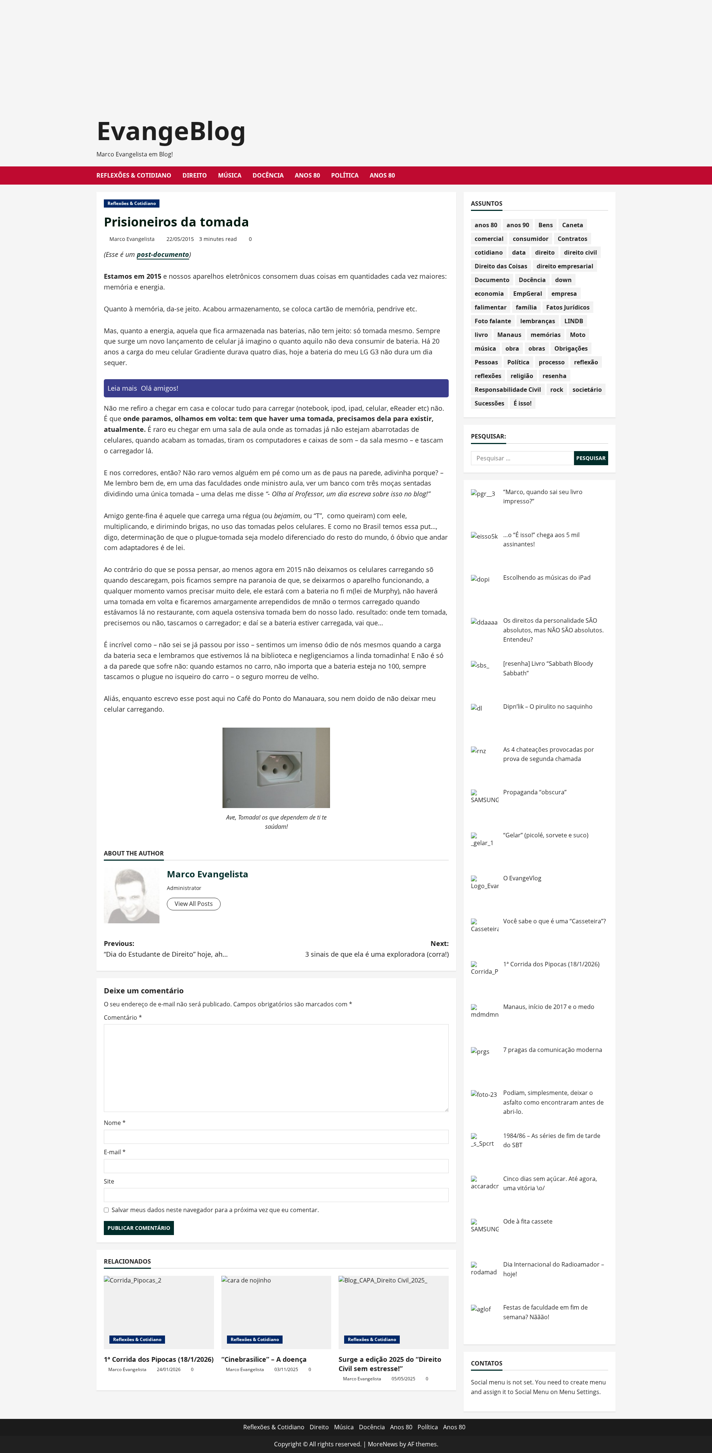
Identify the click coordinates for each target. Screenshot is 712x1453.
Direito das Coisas (501, 266)
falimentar (491, 307)
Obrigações (571, 348)
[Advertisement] (222, 52)
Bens (545, 225)
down (563, 280)
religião (522, 376)
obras (536, 348)
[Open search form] (613, 175)
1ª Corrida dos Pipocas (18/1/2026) (159, 1359)
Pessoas (486, 362)
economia (489, 293)
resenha (555, 376)
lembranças (537, 321)
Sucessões (489, 403)
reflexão (586, 362)
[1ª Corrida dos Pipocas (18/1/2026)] (159, 1312)
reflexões (488, 376)
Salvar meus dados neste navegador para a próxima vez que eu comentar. (215, 1210)
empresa (564, 293)
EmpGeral (527, 293)
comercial (489, 239)
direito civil (580, 252)
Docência (268, 175)
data (519, 252)
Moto (578, 335)
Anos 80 (307, 175)
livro (481, 335)
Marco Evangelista (132, 238)
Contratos (572, 239)
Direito (194, 175)
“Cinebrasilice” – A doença (264, 1359)
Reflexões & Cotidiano (133, 175)
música (485, 348)
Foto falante (493, 321)
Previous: (166, 949)
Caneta (572, 225)
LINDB (573, 321)
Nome (115, 1123)
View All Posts (194, 904)
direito (545, 252)
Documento (492, 280)
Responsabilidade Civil (508, 389)
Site (109, 1181)
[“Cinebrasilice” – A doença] (276, 1312)
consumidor (530, 239)
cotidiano (489, 252)
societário (587, 389)
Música (229, 175)
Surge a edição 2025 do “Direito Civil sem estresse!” (390, 1364)
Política (345, 175)
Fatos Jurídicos (568, 307)
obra (512, 348)
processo (552, 362)
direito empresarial (565, 266)
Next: (377, 949)
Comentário (123, 1017)
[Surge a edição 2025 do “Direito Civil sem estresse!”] (394, 1312)
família (526, 307)
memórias (546, 335)
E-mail (115, 1152)
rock (556, 389)
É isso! (523, 403)
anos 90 (518, 225)
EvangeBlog (171, 130)
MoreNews (383, 1444)
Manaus (509, 335)
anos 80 (486, 225)
